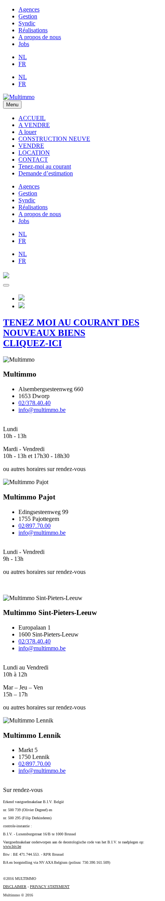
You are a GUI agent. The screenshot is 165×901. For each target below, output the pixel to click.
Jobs (23, 44)
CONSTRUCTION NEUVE (54, 139)
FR (22, 64)
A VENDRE (34, 125)
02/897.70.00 (34, 525)
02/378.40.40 (34, 403)
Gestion (27, 16)
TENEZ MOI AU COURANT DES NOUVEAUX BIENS (71, 332)
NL (22, 57)
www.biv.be (12, 846)
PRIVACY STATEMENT (49, 886)
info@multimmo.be (42, 410)
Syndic (26, 23)
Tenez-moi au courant (44, 166)
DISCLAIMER (14, 886)
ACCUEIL (32, 118)
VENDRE (31, 145)
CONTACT (33, 159)
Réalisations (33, 30)
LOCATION (34, 152)
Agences (29, 9)
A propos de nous (39, 37)
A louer (27, 132)
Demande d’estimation (45, 173)
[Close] (6, 285)
